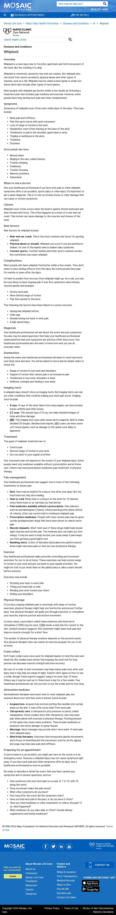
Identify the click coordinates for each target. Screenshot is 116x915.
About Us (30, 869)
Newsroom (31, 885)
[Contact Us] (98, 865)
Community (31, 873)
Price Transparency (67, 876)
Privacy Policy (52, 908)
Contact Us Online (66, 897)
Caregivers (31, 893)
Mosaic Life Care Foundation (35, 879)
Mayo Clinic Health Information (42, 23)
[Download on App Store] (90, 882)
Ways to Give (64, 884)
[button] (105, 3)
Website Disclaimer (103, 911)
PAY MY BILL (82, 15)
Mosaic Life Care (13, 23)
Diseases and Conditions (76, 23)
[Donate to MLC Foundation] (13, 872)
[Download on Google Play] (90, 889)
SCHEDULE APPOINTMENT (29, 15)
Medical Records (66, 880)
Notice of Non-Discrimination (98, 908)
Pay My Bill (63, 889)
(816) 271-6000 (99, 9)
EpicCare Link (64, 893)
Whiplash (104, 23)
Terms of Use (71, 908)
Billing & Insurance (66, 872)
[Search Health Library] (70, 39)
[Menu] (5, 15)
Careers (30, 889)
